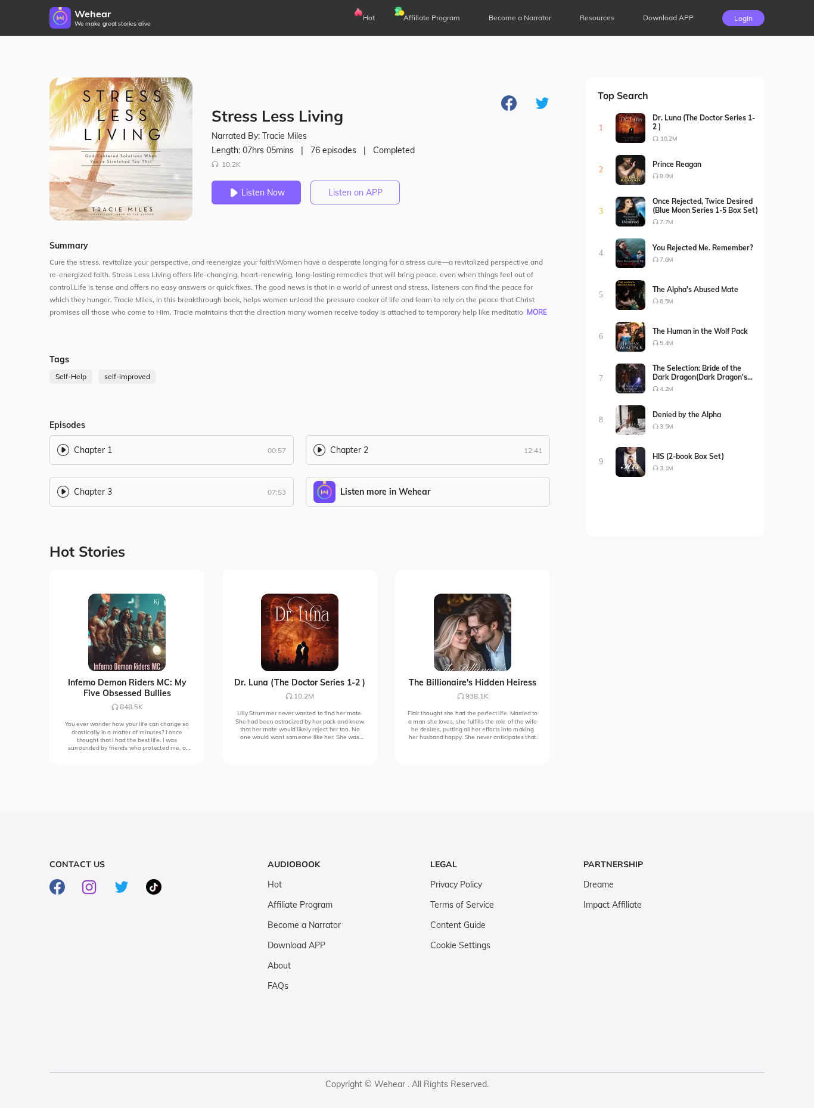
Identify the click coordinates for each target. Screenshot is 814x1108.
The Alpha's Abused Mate (695, 289)
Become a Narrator (520, 17)
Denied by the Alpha (687, 414)
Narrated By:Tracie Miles (259, 136)
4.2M (666, 389)
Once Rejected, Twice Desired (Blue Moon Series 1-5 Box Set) (705, 206)
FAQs (278, 985)
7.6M (666, 259)
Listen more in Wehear (385, 491)
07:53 (277, 492)
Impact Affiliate (612, 904)
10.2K (231, 164)
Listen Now (263, 192)
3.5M (666, 426)
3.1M (666, 468)
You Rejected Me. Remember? (703, 247)
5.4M (666, 343)
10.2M (668, 138)
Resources (597, 17)
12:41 (533, 450)
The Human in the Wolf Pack (700, 331)
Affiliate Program (431, 17)
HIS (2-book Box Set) (688, 456)
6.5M (666, 301)
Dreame (598, 884)
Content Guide (458, 925)
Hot (369, 17)
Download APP (296, 945)
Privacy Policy (456, 884)
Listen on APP (355, 192)
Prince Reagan (677, 164)
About (279, 965)
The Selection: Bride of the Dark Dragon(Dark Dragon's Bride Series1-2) (700, 372)
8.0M (666, 176)
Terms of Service (462, 904)
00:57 (277, 450)
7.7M (666, 222)
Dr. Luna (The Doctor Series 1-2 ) (704, 122)
